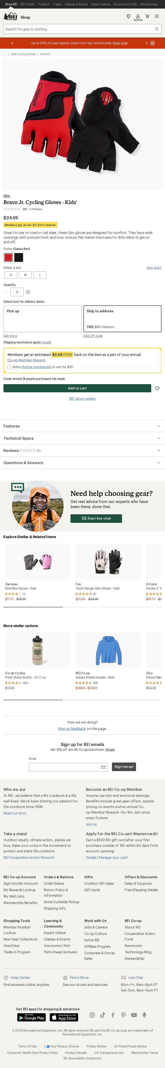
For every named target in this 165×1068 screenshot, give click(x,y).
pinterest (123, 1015)
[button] (82, 124)
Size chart (154, 267)
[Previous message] (12, 43)
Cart (147, 16)
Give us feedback (72, 729)
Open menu (157, 16)
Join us (91, 824)
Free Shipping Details (141, 890)
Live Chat (135, 977)
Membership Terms (144, 1052)
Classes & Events (57, 939)
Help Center (20, 977)
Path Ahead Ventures (60, 952)
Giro (7, 196)
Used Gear (11, 945)
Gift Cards (92, 890)
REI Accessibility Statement (82, 1058)
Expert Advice (55, 933)
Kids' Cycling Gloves (23, 54)
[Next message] (146, 43)
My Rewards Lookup (19, 890)
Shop (25, 17)
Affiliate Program (97, 946)
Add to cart (77, 388)
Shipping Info (55, 908)
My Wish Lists (13, 896)
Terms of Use (27, 1046)
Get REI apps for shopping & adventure (48, 1009)
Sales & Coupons (138, 883)
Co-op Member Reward (26, 360)
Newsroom (133, 945)
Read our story (14, 813)
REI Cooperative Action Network (28, 857)
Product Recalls (76, 1052)
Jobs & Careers (96, 927)
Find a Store (79, 977)
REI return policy (82, 398)
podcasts (144, 1015)
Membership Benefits (20, 903)
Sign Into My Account (20, 883)
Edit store (10, 336)
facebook (113, 1015)
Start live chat (99, 518)
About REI (133, 927)
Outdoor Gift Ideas (99, 883)
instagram (92, 1015)
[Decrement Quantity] (6, 292)
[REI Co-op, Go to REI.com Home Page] (10, 16)
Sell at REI (91, 940)
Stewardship (134, 958)
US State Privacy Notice (130, 1046)
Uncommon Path (57, 945)
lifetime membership (36, 367)
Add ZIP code (93, 336)
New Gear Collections (20, 939)
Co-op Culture (95, 933)
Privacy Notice (96, 1046)
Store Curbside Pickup (61, 902)
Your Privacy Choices (64, 1046)
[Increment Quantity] (28, 292)
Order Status (54, 883)
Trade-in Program (16, 952)
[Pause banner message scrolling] (152, 43)
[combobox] (82, 29)
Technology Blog (138, 952)
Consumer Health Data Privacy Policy (32, 1052)
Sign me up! (124, 766)
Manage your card (113, 857)
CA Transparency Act (109, 1052)
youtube (134, 1015)
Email (32, 758)
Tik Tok (102, 1015)
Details (46, 342)
